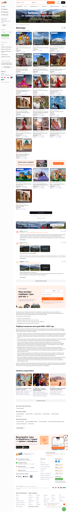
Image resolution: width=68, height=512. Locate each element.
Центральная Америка (20, 504)
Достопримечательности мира (6, 52)
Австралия (30, 497)
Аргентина (30, 504)
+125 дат (25, 94)
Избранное (5, 9)
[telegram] (10, 32)
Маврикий (46, 500)
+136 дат (41, 50)
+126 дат (25, 158)
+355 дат (25, 187)
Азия (17, 497)
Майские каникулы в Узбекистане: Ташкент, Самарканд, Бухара (23, 155)
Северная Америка (20, 500)
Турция (60, 498)
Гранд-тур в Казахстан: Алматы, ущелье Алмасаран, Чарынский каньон (58, 70)
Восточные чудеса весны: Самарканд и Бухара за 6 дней (23, 134)
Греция (37, 497)
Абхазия (30, 495)
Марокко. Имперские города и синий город (23, 48)
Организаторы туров (44, 464)
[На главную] (4, 2)
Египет (37, 500)
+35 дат (57, 115)
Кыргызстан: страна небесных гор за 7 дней (31, 262)
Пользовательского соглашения (54, 301)
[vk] (4, 32)
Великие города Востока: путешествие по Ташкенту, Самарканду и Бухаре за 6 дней (41, 112)
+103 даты (58, 51)
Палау (52, 497)
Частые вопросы (4, 54)
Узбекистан (61, 500)
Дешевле (24, 30)
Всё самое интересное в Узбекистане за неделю (40, 91)
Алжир (29, 502)
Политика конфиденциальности (32, 486)
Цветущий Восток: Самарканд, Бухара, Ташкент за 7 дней (23, 184)
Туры (4, 6)
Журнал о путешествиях (6, 49)
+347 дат (42, 187)
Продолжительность (34, 6)
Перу (52, 500)
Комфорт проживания (54, 6)
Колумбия (46, 495)
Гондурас (38, 495)
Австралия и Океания (20, 502)
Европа (17, 495)
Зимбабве (38, 504)
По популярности (19, 30)
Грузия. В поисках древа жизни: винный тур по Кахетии (37, 232)
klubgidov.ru (19, 488)
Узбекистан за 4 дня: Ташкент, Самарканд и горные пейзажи (22, 70)
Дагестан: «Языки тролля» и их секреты (41, 47)
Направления (5, 12)
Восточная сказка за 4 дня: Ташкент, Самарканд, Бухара (57, 48)
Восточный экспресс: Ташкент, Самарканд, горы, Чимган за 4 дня (22, 112)
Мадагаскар (46, 502)
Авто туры (19, 6)
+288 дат (59, 136)
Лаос (45, 497)
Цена (25, 6)
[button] (54, 290)
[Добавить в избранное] (30, 33)
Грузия (37, 498)
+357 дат (23, 115)
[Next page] (50, 216)
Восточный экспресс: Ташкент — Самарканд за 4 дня (22, 206)
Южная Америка (19, 506)
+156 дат (42, 94)
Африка (17, 498)
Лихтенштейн (46, 498)
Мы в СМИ (42, 470)
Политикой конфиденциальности (49, 303)
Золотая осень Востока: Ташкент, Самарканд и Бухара (56, 91)
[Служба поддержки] (64, 509)
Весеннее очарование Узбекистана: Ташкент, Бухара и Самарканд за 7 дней (41, 184)
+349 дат (42, 136)
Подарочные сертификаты (6, 46)
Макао (45, 504)
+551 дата (43, 115)
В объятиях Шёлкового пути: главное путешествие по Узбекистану (23, 91)
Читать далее (22, 239)
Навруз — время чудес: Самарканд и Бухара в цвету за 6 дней (57, 184)
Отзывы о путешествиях (45, 466)
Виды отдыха (5, 14)
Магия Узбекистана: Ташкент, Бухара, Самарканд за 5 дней (40, 134)
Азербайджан (31, 500)
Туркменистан (62, 497)
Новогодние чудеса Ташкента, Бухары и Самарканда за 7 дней (58, 134)
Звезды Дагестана (26, 244)
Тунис (60, 495)
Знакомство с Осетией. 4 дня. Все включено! (56, 112)
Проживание (43, 6)
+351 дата (59, 187)
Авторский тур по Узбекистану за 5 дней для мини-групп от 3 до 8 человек (41, 70)
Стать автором (48, 455)
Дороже (28, 30)
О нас (2, 44)
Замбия (37, 502)
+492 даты (60, 94)
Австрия (30, 498)
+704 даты (26, 136)
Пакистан (53, 495)
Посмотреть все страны (33, 506)
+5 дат (24, 51)
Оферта (2, 73)
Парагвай (53, 498)
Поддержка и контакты (5, 56)
